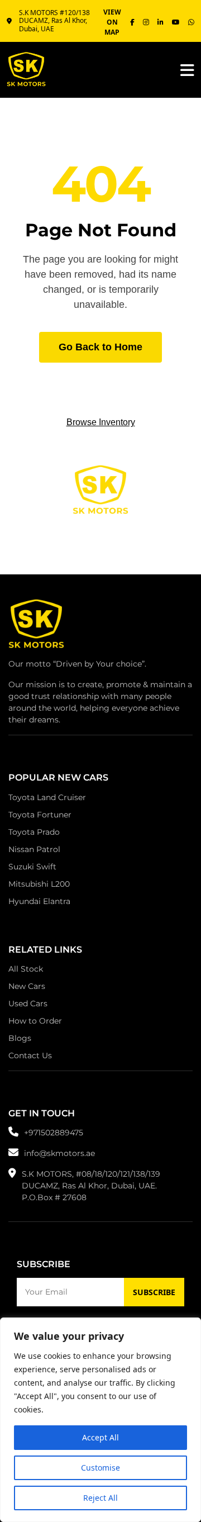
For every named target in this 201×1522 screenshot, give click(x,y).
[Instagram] (146, 22)
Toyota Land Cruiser (47, 797)
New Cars (26, 986)
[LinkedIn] (160, 22)
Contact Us (30, 1055)
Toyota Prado (34, 832)
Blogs (19, 1038)
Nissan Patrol (34, 849)
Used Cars (27, 1003)
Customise (100, 1467)
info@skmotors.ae (59, 1153)
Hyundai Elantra (39, 901)
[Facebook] (132, 22)
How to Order (35, 1021)
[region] (100, 1420)
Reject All (100, 1497)
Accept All (100, 1437)
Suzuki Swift (32, 867)
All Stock (25, 969)
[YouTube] (176, 22)
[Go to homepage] (36, 627)
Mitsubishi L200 (39, 884)
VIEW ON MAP (112, 22)
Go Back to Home (100, 347)
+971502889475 (53, 1133)
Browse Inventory (100, 422)
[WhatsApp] (191, 22)
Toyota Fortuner (39, 815)
